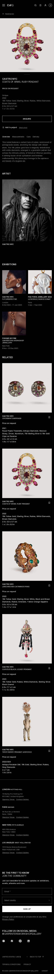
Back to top (35, 957)
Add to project (11, 127)
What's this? (23, 127)
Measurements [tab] (18, 137)
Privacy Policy (8, 919)
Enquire (27, 119)
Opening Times (8, 799)
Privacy (27, 964)
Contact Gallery (22, 799)
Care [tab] (29, 137)
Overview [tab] (6, 137)
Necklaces (9, 14)
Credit (45, 971)
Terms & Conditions (11, 964)
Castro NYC (9, 79)
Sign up (27, 909)
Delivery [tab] (36, 137)
